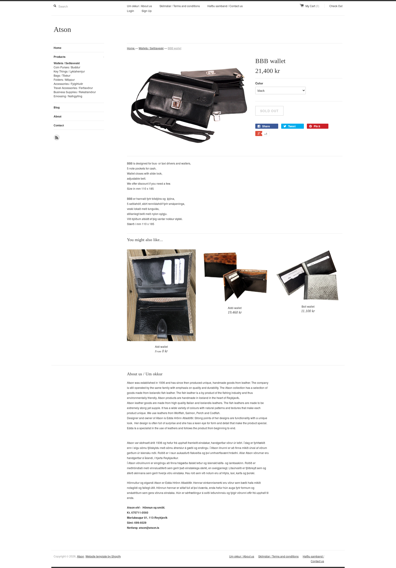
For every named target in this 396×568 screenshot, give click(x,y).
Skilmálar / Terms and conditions (180, 6)
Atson (80, 556)
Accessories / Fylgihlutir (68, 84)
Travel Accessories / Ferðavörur (73, 88)
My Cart (312, 6)
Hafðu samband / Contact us (225, 6)
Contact (59, 125)
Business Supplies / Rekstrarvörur (75, 92)
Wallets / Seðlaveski (67, 63)
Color (259, 83)
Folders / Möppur (64, 79)
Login (130, 11)
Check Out (335, 6)
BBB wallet (174, 48)
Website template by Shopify (103, 556)
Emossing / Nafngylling (68, 96)
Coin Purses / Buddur (67, 67)
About (57, 116)
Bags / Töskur (62, 75)
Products (79, 57)
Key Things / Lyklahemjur (69, 71)
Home (57, 48)
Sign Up (147, 11)
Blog (57, 107)
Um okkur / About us (139, 6)
